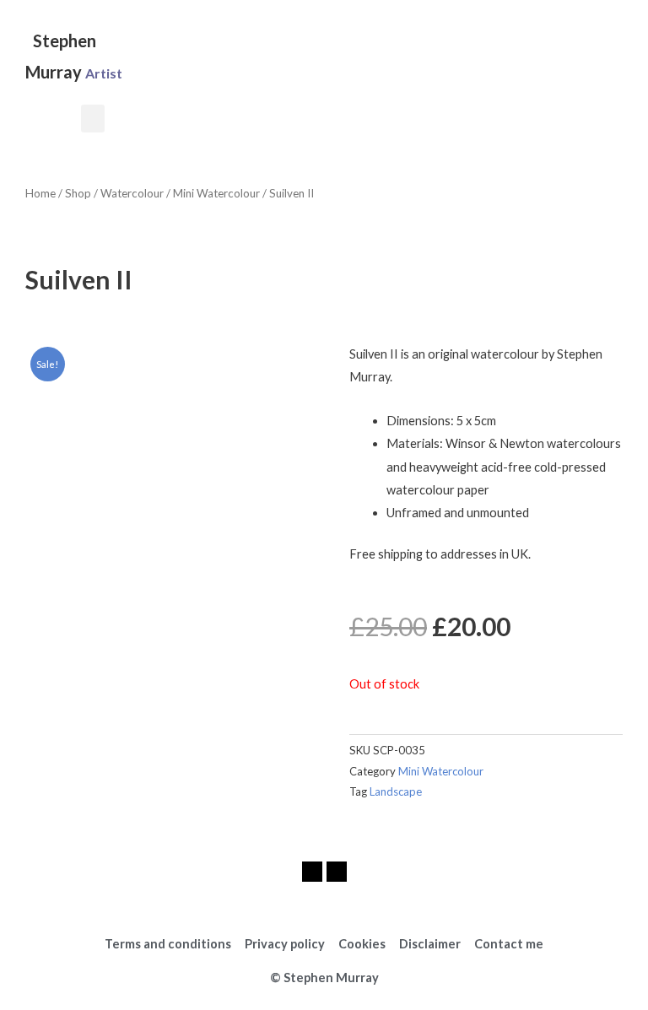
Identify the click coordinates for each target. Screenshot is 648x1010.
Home (40, 193)
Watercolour (132, 193)
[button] (93, 118)
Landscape (396, 791)
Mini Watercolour (216, 193)
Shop (78, 193)
